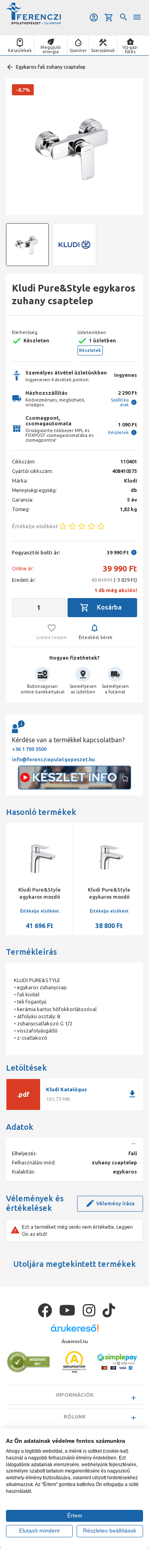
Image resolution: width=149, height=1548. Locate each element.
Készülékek (20, 50)
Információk (75, 1394)
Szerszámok (103, 50)
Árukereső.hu (75, 1341)
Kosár (109, 17)
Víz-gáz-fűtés (130, 49)
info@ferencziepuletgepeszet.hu (53, 759)
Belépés (94, 17)
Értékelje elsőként (19, 911)
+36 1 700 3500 (29, 749)
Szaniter (78, 50)
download (132, 1094)
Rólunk (75, 1416)
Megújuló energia (51, 49)
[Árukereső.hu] (75, 1331)
